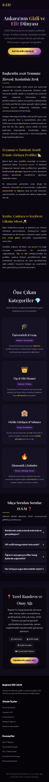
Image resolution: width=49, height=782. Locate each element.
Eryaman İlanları (8, 707)
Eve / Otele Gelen (9, 751)
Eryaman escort (27, 164)
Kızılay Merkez (8, 717)
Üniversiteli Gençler (10, 747)
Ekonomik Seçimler (9, 761)
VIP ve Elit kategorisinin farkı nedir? (22, 544)
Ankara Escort (9, 107)
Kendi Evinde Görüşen (11, 756)
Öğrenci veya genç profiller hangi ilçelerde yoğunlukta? (21, 557)
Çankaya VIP (7, 712)
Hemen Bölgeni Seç (24, 660)
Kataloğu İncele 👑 (24, 51)
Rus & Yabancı (8, 742)
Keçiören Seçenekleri (10, 726)
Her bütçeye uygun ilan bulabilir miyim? (23, 569)
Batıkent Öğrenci (9, 721)
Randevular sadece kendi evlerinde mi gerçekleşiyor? (23, 532)
